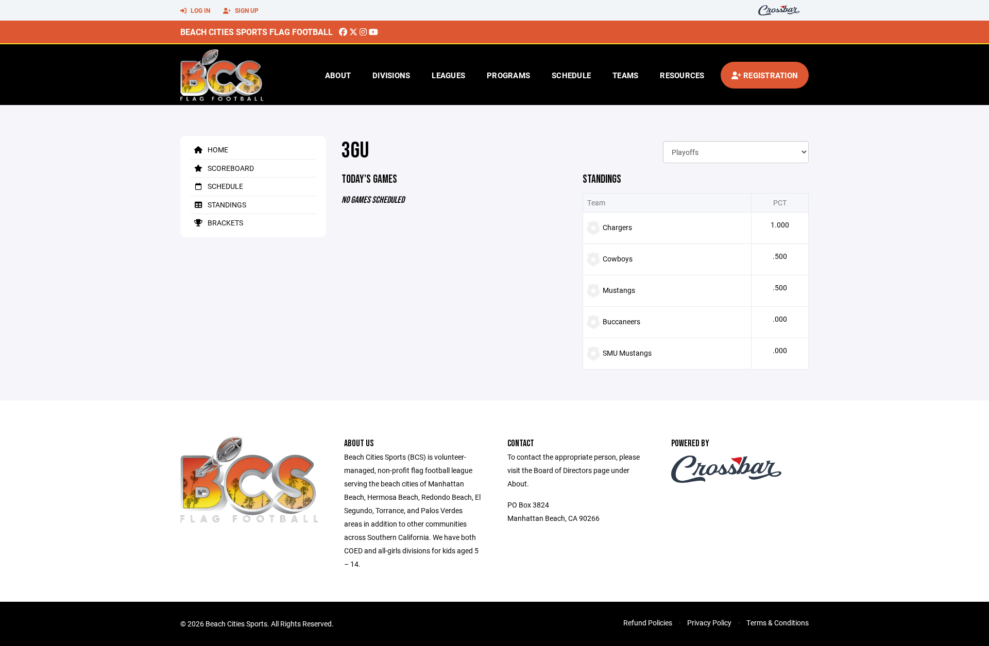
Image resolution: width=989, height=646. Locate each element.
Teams (625, 75)
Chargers (617, 227)
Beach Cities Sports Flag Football (256, 31)
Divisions (391, 75)
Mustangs (619, 290)
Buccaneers (621, 321)
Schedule (571, 75)
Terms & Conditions (777, 622)
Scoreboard (230, 168)
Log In (199, 10)
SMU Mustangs (627, 353)
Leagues (448, 75)
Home (217, 149)
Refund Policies (647, 622)
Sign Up (246, 10)
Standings (226, 204)
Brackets (224, 223)
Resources (682, 75)
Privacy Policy (709, 622)
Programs (508, 75)
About (338, 75)
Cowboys (618, 259)
